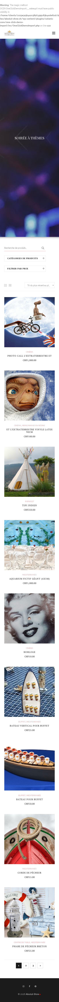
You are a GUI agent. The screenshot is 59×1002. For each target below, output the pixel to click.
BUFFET (21, 722)
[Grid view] (5, 285)
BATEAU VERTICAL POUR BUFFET (29, 725)
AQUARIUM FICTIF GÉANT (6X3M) (29, 578)
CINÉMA (29, 352)
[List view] (10, 285)
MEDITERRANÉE (29, 575)
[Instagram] (23, 987)
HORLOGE (29, 652)
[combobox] (40, 285)
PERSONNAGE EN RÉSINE (33, 425)
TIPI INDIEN (29, 505)
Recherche (43, 248)
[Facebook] (29, 987)
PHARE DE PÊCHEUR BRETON (29, 946)
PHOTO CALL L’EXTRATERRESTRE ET (29, 355)
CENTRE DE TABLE (22, 942)
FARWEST (29, 501)
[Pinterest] (35, 987)
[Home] (9, 31)
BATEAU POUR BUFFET (29, 799)
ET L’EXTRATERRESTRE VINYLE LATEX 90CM (29, 431)
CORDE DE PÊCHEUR (29, 872)
